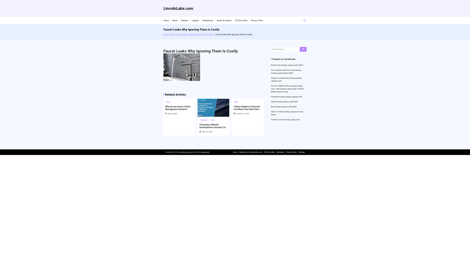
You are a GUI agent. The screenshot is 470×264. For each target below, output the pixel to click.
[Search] (303, 49)
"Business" (204, 120)
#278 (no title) (241, 20)
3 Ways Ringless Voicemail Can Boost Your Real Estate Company (247, 107)
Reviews (184, 20)
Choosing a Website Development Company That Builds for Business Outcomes (213, 126)
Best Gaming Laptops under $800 (283, 107)
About (174, 20)
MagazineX (205, 152)
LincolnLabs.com (178, 8)
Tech (212, 120)
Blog (167, 102)
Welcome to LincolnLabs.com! (250, 152)
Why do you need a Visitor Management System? (178, 107)
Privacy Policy (257, 20)
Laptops (195, 20)
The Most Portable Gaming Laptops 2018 (286, 97)
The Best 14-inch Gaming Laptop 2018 (285, 120)
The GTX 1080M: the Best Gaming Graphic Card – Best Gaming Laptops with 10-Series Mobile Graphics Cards (287, 89)
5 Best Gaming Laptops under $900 (284, 102)
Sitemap (302, 152)
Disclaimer (280, 152)
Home (166, 20)
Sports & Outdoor (224, 20)
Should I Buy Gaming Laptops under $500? (287, 65)
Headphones (207, 20)
